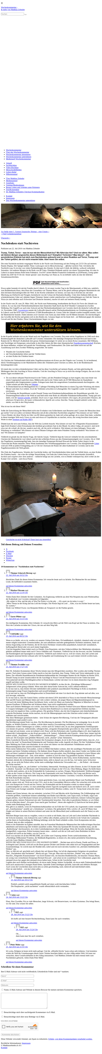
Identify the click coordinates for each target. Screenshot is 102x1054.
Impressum (10, 198)
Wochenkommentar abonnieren (18, 154)
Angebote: (10, 183)
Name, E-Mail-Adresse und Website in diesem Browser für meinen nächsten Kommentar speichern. (43, 990)
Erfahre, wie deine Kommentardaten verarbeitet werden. (70, 1039)
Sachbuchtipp (11, 165)
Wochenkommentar (13, 150)
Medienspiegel (11, 181)
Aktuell (9, 163)
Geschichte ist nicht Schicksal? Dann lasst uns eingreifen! (28, 539)
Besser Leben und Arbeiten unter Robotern (23, 187)
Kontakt (9, 196)
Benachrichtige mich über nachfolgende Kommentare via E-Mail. (29, 1012)
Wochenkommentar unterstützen (18, 157)
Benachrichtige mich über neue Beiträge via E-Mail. (24, 1017)
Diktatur (35, 384)
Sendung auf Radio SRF (22, 419)
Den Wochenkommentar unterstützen (20, 200)
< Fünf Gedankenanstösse (11, 234)
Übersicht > (5, 238)
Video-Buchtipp (12, 168)
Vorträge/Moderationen (15, 185)
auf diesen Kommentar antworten (19, 586)
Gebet (96, 443)
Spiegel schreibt (24, 398)
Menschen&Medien (14, 170)
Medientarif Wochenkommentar (18, 159)
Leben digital (11, 172)
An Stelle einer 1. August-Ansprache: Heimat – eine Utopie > (25, 232)
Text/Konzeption (12, 190)
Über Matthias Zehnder (15, 178)
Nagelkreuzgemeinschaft (83, 343)
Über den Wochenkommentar (17, 152)
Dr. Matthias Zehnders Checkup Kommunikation (25, 192)
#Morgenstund (11, 174)
